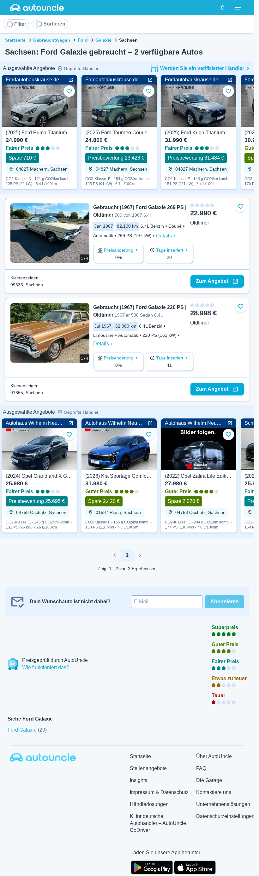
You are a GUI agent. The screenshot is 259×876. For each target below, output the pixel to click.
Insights (138, 780)
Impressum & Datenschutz (159, 792)
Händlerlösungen (149, 804)
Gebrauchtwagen (51, 40)
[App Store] (194, 867)
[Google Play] (151, 867)
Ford (83, 40)
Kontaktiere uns (213, 792)
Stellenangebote (148, 768)
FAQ (201, 768)
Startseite (15, 40)
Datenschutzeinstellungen (225, 816)
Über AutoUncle (214, 756)
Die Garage (209, 780)
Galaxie (103, 40)
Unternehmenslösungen (223, 804)
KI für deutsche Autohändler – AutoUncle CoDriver (158, 823)
